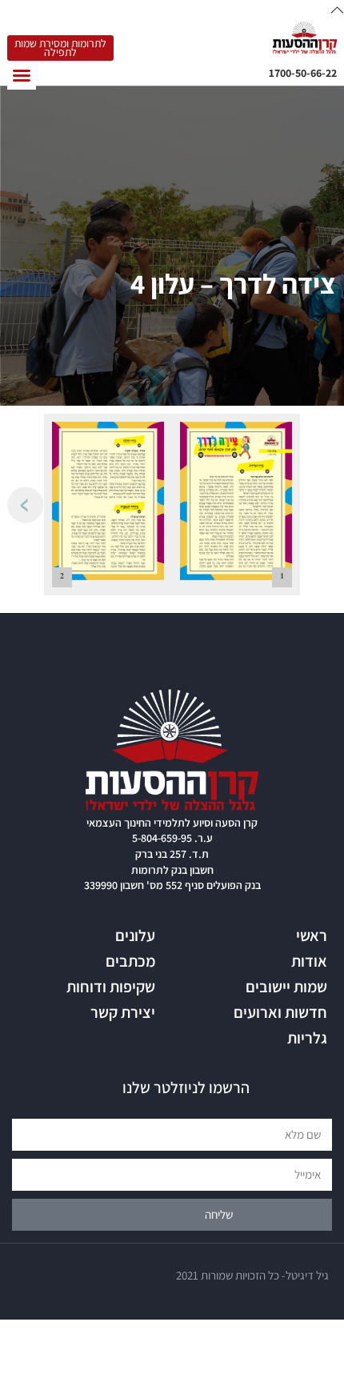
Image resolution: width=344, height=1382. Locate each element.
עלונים (135, 935)
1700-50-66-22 (303, 73)
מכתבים (130, 961)
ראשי (311, 935)
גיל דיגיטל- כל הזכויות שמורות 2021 (252, 1275)
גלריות (307, 1037)
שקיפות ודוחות (110, 986)
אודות (309, 961)
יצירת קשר (122, 1012)
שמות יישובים (286, 986)
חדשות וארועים (280, 1012)
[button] (21, 75)
